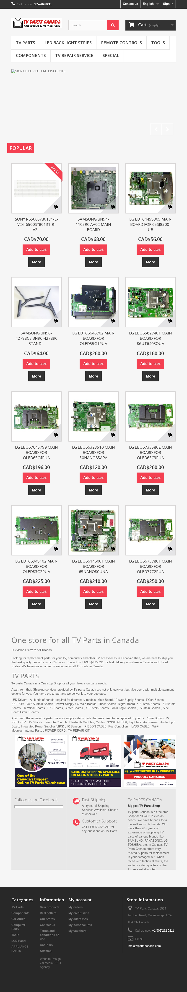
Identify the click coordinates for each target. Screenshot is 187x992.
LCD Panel (18, 941)
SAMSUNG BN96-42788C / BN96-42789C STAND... (36, 338)
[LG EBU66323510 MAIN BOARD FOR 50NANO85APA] (93, 416)
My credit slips (78, 913)
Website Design (50, 959)
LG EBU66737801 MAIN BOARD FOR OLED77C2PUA (150, 566)
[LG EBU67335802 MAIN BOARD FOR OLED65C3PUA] (150, 416)
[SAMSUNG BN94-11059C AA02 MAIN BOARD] (93, 188)
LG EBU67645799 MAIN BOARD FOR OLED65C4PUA (36, 452)
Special (111, 55)
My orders (75, 907)
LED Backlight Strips (68, 42)
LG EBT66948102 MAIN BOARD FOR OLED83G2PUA (36, 566)
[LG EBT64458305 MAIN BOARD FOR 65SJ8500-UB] (150, 188)
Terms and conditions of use (49, 935)
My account (80, 899)
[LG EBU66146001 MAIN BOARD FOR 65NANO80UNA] (93, 530)
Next (167, 129)
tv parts (86, 718)
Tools (158, 42)
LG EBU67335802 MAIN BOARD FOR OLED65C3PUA (150, 452)
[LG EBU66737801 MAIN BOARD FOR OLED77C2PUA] (150, 530)
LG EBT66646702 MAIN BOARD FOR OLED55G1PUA (93, 338)
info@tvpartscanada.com (144, 946)
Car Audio (18, 919)
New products (49, 907)
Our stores (47, 919)
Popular (21, 148)
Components (31, 55)
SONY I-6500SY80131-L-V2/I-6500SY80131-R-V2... (36, 224)
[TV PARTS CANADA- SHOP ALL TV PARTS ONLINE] (36, 23)
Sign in (168, 3)
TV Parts (25, 42)
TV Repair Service (74, 55)
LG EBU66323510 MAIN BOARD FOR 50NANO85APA (93, 452)
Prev (156, 129)
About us (46, 945)
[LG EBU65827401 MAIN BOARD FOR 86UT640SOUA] (150, 302)
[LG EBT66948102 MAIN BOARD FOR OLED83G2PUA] (36, 530)
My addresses (78, 919)
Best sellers (48, 913)
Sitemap (46, 951)
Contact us (130, 3)
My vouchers (77, 931)
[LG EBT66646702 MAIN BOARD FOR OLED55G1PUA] (93, 302)
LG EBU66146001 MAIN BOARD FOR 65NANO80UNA (93, 566)
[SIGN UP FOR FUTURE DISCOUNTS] (93, 103)
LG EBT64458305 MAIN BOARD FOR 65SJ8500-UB (150, 224)
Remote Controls (121, 42)
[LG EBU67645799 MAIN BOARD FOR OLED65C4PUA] (36, 416)
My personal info (80, 925)
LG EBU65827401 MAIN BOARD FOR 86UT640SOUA (150, 338)
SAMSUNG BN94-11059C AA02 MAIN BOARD (93, 224)
